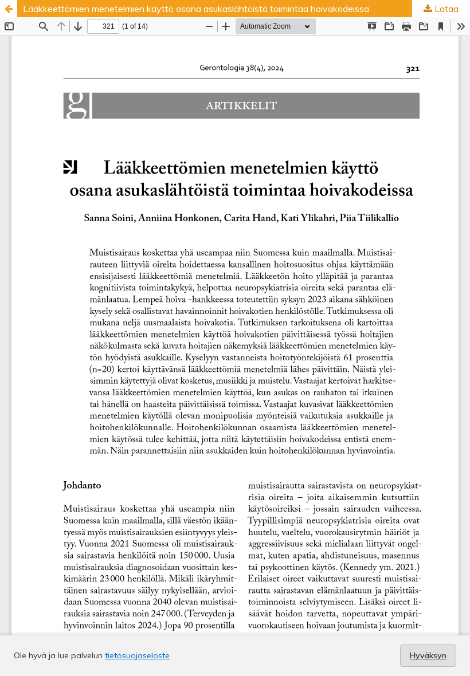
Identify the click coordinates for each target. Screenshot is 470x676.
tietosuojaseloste (137, 655)
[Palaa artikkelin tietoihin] (8, 8)
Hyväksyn (428, 655)
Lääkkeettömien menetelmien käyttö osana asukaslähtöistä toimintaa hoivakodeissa (196, 8)
